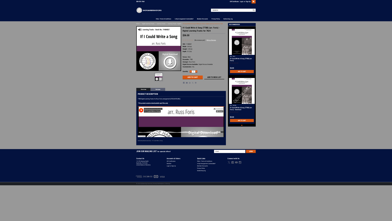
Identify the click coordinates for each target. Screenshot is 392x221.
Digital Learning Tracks (148, 23)
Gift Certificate (234, 1)
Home (138, 23)
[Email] (187, 83)
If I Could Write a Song (157, 140)
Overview (143, 89)
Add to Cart (242, 71)
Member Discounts (202, 19)
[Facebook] (184, 83)
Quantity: (185, 71)
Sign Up (248, 1)
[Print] (190, 83)
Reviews (158, 89)
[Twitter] (193, 83)
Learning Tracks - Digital (174, 23)
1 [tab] (241, 125)
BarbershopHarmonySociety (144, 140)
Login (241, 1)
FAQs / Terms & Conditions (163, 19)
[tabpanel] (242, 51)
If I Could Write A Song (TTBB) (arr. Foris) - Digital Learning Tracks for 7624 (203, 23)
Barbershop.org (228, 19)
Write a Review (211, 40)
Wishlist (169, 163)
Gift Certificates (171, 161)
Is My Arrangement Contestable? (184, 19)
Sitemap (167, 183)
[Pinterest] (196, 83)
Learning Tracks (161, 23)
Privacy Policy (216, 19)
